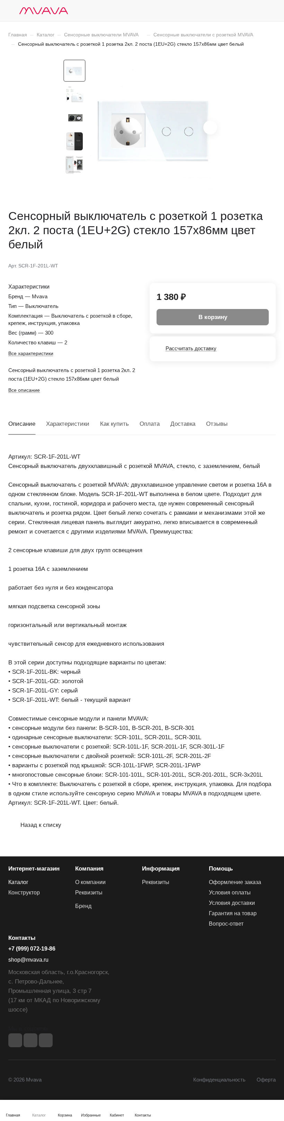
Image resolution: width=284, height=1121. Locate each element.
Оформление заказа (235, 882)
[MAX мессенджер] (46, 1040)
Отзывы (217, 424)
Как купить (114, 424)
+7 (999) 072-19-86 (31, 949)
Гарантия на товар (233, 913)
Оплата (150, 424)
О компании (90, 882)
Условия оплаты (230, 892)
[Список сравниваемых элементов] (235, 10)
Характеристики (67, 424)
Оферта (266, 1080)
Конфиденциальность (219, 1080)
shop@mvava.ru (28, 960)
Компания (89, 868)
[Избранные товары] (253, 10)
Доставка (182, 424)
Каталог (18, 882)
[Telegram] (30, 1040)
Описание (21, 424)
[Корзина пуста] (271, 10)
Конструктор (24, 892)
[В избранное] (237, 265)
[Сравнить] (254, 265)
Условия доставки (232, 903)
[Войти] (218, 10)
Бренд (83, 906)
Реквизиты (89, 892)
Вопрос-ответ (226, 924)
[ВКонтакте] (15, 1040)
